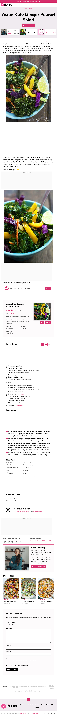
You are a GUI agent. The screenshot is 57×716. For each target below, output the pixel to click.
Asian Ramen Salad (10, 601)
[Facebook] (48, 713)
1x (42, 344)
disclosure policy (44, 41)
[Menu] (55, 4)
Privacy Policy (23, 713)
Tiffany (9, 33)
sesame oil (19, 405)
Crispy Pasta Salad (28, 601)
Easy (46, 32)
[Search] (52, 4)
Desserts (37, 707)
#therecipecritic (37, 511)
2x (46, 344)
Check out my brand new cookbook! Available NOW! (28, 1)
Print (48, 322)
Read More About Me (38, 566)
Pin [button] (42, 322)
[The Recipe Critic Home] (6, 4)
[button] (53, 32)
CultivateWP (35, 713)
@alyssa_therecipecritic (23, 511)
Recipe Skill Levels (42, 540)
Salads (30, 8)
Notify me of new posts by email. (17, 665)
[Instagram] (45, 713)
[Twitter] (51, 713)
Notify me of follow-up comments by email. (21, 660)
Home (26, 8)
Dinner (43, 704)
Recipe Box (23, 704)
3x (49, 344)
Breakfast (37, 704)
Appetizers (30, 704)
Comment (9, 628)
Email (8, 651)
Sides (52, 704)
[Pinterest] (54, 713)
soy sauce (21, 394)
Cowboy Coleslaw (46, 601)
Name (8, 645)
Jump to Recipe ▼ (28, 25)
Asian (31, 540)
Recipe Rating (10, 622)
